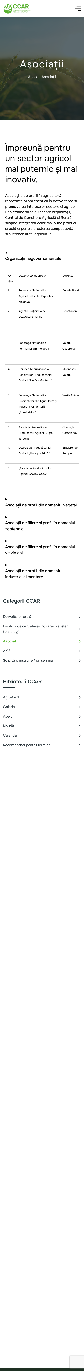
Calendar (10, 735)
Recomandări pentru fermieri (27, 745)
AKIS (6, 650)
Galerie (9, 706)
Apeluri (9, 716)
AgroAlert (11, 697)
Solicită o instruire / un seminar (29, 660)
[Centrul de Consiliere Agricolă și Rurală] (17, 8)
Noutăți (9, 725)
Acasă (33, 77)
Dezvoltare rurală (17, 616)
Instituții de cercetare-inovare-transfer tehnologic (35, 629)
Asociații (10, 641)
